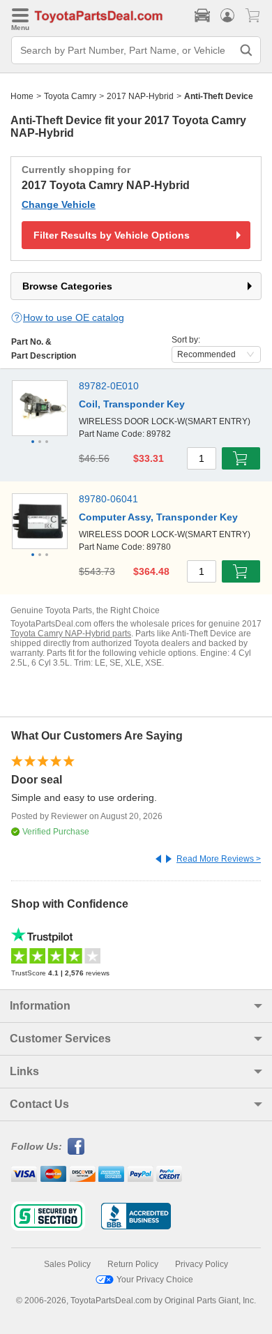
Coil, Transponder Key (132, 404)
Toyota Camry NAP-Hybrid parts (70, 633)
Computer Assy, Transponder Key (158, 517)
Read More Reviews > (218, 859)
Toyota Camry (70, 96)
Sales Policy (67, 1264)
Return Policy (132, 1264)
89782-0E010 (109, 385)
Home (21, 96)
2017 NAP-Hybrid (140, 96)
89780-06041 (108, 498)
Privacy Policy (201, 1264)
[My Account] (227, 15)
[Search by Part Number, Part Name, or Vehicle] (246, 50)
